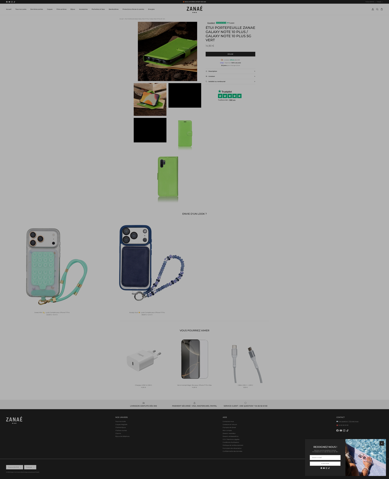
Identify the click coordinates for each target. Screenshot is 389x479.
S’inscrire (325, 463)
